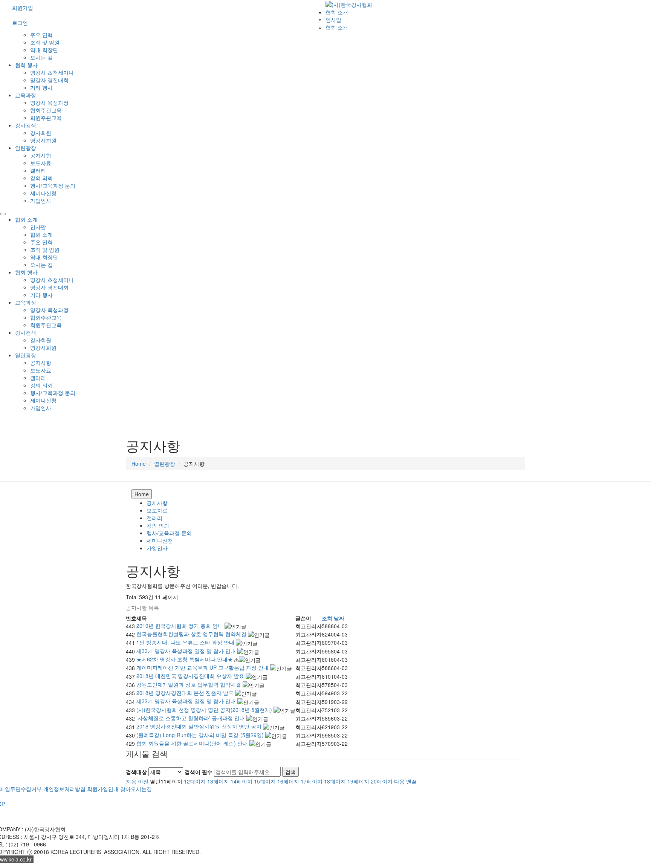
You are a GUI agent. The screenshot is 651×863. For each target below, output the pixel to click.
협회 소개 (337, 12)
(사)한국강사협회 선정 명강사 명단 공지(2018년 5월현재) (205, 709)
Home (138, 463)
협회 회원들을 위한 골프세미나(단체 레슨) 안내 (192, 743)
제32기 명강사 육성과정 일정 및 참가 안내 (186, 701)
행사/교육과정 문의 (52, 185)
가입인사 (40, 200)
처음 (131, 781)
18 (335, 781)
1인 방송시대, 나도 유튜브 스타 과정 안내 (186, 642)
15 (265, 781)
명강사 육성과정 (49, 102)
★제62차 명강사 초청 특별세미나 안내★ (185, 659)
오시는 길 (41, 57)
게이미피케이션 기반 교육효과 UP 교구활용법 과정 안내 (203, 667)
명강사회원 (43, 140)
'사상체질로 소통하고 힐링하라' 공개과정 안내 (191, 718)
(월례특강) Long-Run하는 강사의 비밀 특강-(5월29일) (200, 735)
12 (195, 781)
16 (288, 781)
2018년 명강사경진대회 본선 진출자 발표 (185, 692)
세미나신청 (43, 193)
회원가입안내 (103, 789)
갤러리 (38, 170)
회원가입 (22, 7)
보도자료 (40, 163)
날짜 (339, 618)
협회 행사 (26, 65)
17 (311, 781)
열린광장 (25, 147)
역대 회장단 (44, 50)
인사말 (333, 19)
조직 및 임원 (45, 42)
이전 (143, 781)
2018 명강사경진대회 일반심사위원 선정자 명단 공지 (199, 726)
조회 (327, 618)
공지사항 (40, 155)
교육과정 (25, 95)
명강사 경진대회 (49, 80)
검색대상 (136, 772)
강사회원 (40, 132)
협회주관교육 (46, 110)
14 (241, 781)
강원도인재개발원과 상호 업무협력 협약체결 (189, 684)
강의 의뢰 (41, 178)
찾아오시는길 (136, 789)
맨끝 (411, 781)
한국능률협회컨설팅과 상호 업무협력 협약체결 (192, 634)
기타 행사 (41, 87)
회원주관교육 (46, 117)
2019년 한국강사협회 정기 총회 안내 (180, 625)
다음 (399, 781)
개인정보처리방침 (64, 789)
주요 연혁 (41, 34)
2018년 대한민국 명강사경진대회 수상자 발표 (191, 675)
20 (382, 781)
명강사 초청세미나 (52, 72)
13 (218, 781)
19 (358, 781)
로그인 (20, 22)
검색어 (198, 772)
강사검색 (25, 125)
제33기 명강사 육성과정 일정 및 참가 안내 (186, 651)
